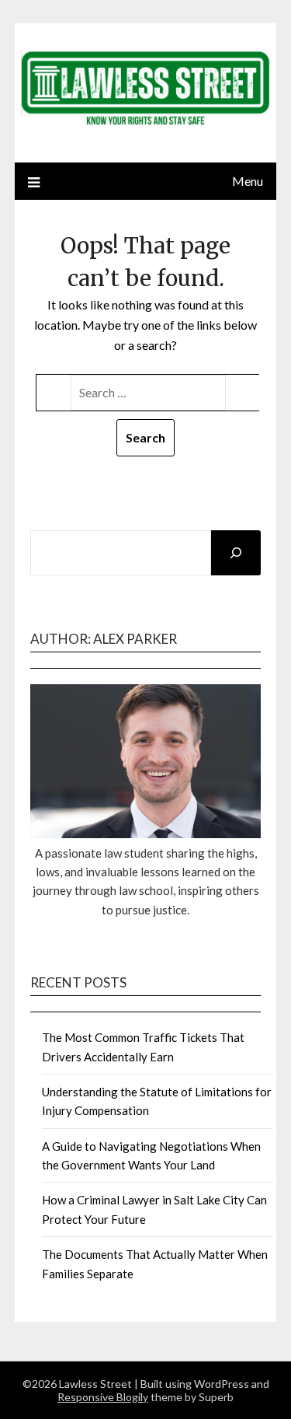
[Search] (236, 552)
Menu (247, 180)
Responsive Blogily (102, 1396)
